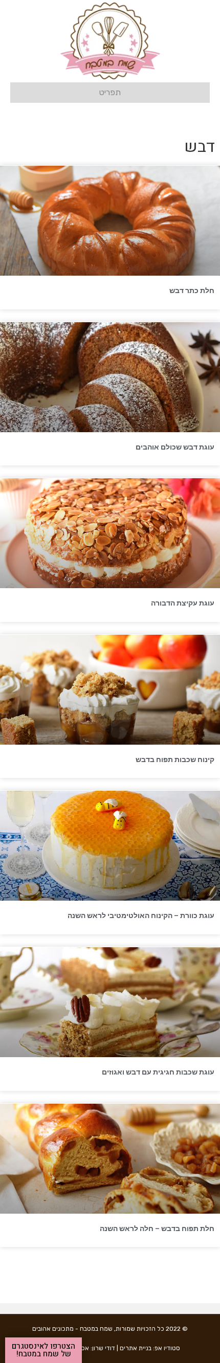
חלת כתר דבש (191, 290)
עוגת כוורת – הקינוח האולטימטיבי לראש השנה (141, 915)
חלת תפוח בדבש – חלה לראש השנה (157, 1228)
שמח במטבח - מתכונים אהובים (72, 1328)
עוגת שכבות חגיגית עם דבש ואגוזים (158, 1072)
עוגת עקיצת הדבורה (182, 603)
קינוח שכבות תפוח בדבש (175, 759)
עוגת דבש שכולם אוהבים (175, 447)
